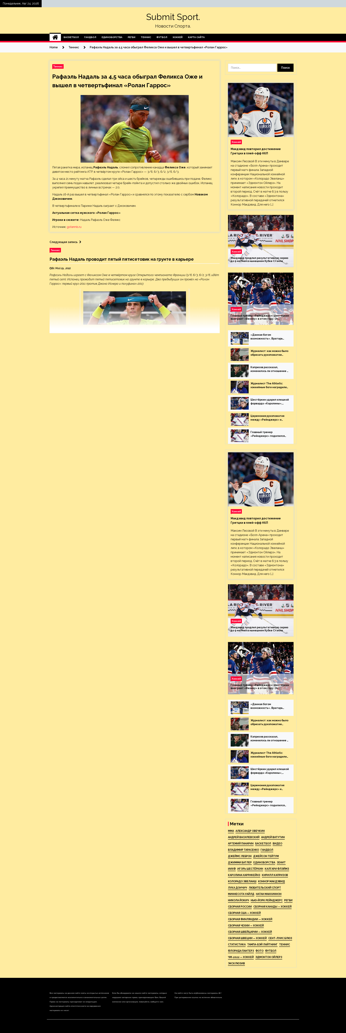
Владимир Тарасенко (243, 849)
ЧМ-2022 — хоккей (241, 957)
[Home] (55, 37)
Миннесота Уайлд (241, 894)
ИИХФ (232, 868)
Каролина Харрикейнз (244, 875)
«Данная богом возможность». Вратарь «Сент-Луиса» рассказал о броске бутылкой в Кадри (268, 337)
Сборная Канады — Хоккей (272, 906)
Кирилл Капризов (275, 875)
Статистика (237, 944)
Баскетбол (71, 37)
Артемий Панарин (241, 843)
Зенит (281, 862)
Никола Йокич (238, 900)
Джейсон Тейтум (266, 856)
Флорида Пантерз (241, 950)
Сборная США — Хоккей (244, 912)
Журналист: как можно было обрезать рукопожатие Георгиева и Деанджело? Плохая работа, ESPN (269, 353)
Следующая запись (63, 242)
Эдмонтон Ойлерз (268, 957)
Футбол (161, 37)
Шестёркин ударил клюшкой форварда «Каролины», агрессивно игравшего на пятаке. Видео (269, 401)
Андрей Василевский (244, 837)
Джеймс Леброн (240, 856)
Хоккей (178, 37)
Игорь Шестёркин (250, 868)
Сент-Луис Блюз (280, 938)
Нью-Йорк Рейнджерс (267, 900)
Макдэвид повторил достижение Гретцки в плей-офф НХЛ (256, 151)
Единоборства (112, 37)
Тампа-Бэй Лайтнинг (262, 944)
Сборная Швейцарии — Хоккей (250, 931)
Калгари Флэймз (277, 868)
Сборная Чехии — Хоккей (246, 925)
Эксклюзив (236, 963)
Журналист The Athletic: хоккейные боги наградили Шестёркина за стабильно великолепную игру (268, 385)
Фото (259, 950)
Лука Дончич (237, 887)
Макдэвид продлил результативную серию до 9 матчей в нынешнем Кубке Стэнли (259, 259)
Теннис (146, 37)
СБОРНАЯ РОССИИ (240, 906)
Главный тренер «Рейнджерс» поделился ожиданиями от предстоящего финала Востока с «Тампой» (267, 434)
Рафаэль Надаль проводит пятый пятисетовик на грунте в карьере (122, 259)
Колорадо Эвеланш (242, 881)
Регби (131, 37)
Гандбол (90, 37)
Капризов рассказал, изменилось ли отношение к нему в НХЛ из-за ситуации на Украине (269, 369)
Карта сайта (196, 37)
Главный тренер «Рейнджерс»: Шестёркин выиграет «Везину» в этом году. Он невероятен (260, 317)
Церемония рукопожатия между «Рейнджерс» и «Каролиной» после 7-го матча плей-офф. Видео (267, 418)
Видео (277, 843)
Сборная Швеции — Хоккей (247, 938)
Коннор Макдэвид (271, 881)
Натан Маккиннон (268, 894)
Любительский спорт (265, 887)
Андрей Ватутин (273, 837)
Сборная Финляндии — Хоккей (250, 919)
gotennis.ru (74, 227)
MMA (231, 830)
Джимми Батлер (240, 862)
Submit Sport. (173, 17)
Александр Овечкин (250, 830)
